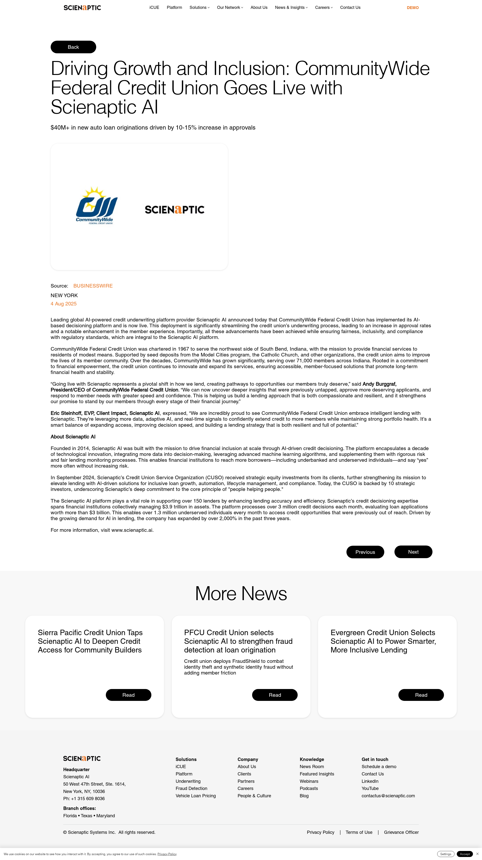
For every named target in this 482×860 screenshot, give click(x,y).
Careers (245, 788)
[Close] (477, 854)
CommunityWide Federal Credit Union (322, 320)
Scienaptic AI (211, 320)
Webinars (309, 781)
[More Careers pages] (332, 7)
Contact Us (373, 773)
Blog (304, 795)
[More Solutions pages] (209, 7)
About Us (247, 766)
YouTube (370, 788)
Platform (184, 773)
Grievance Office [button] (400, 832)
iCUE (181, 766)
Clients (244, 773)
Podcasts (309, 788)
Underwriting (188, 781)
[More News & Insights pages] (307, 7)
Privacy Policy (320, 832)
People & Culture (254, 795)
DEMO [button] (413, 7)
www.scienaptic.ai (131, 530)
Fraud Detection (191, 788)
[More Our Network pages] (242, 7)
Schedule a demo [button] (379, 766)
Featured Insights (317, 773)
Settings (445, 854)
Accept (465, 854)
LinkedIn (370, 781)
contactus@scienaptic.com (388, 795)
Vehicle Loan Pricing (196, 795)
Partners (246, 781)
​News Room (312, 766)
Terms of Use (359, 832)
